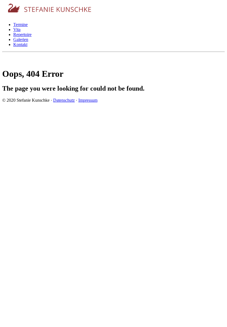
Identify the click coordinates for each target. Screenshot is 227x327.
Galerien (20, 39)
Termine (20, 24)
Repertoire (22, 34)
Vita (16, 29)
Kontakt (20, 44)
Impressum (87, 100)
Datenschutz (64, 100)
